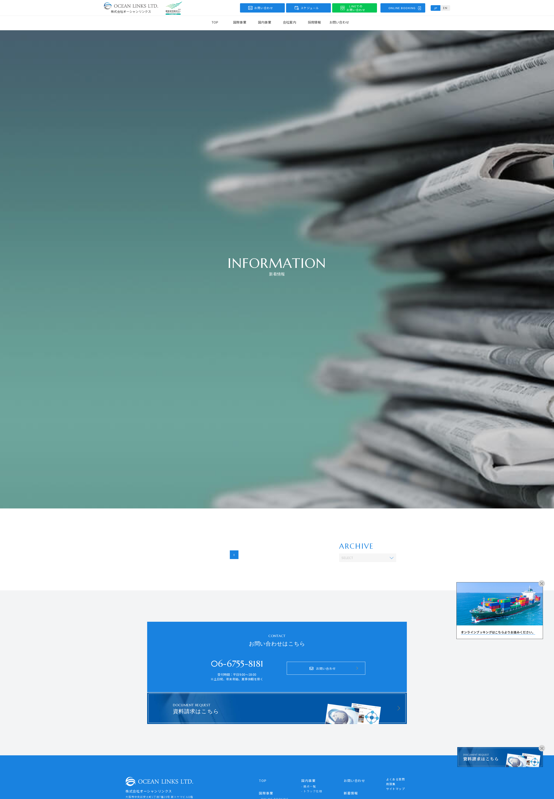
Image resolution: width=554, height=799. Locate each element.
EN (445, 8)
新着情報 (351, 793)
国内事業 (308, 780)
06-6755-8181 (237, 663)
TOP (214, 22)
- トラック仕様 (311, 791)
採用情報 (314, 22)
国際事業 (266, 793)
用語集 (391, 784)
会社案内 (289, 22)
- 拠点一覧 (308, 786)
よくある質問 (395, 779)
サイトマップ (395, 789)
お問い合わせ (339, 22)
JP (436, 8)
